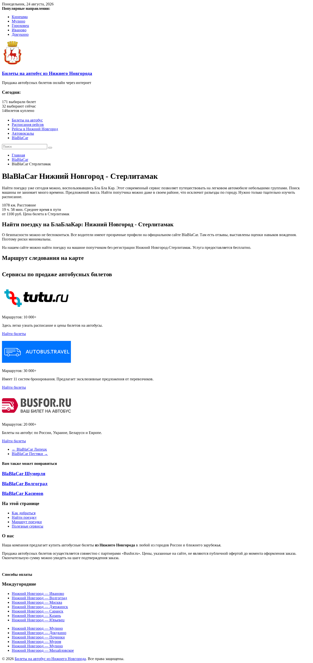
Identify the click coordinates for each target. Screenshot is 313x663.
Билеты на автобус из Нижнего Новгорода (47, 73)
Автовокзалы (23, 133)
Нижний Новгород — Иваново (38, 593)
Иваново (19, 30)
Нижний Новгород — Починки (38, 637)
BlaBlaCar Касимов (22, 493)
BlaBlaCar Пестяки (30, 454)
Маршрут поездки (27, 522)
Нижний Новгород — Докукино (39, 633)
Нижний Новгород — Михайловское (43, 650)
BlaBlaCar (20, 138)
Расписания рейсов (28, 124)
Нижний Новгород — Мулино (37, 628)
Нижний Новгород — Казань (36, 616)
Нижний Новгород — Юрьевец (38, 620)
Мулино (18, 21)
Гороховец (20, 26)
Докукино (20, 34)
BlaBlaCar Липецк (29, 449)
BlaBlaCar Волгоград (24, 483)
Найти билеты (14, 334)
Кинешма (20, 17)
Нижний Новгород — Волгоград (39, 598)
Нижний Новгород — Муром (36, 641)
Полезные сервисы (27, 526)
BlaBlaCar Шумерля (23, 473)
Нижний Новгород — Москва (37, 602)
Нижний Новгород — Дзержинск (40, 607)
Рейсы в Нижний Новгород (35, 129)
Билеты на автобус (27, 120)
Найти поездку (24, 517)
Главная (18, 155)
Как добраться (23, 513)
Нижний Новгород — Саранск (37, 611)
